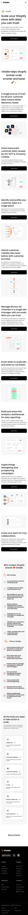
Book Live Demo (20, 887)
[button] (25, 2)
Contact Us (19, 889)
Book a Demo (14, 38)
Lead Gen (18, 871)
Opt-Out (3, 908)
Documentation (5, 887)
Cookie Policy (4, 913)
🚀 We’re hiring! (20, 891)
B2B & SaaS (19, 868)
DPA (15, 908)
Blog (2, 884)
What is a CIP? (4, 868)
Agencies (18, 873)
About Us (18, 884)
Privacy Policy (17, 910)
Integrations (4, 873)
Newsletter (4, 889)
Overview (3, 866)
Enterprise (19, 875)
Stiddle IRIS (4, 871)
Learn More (14, 168)
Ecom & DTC (19, 866)
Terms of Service (5, 910)
